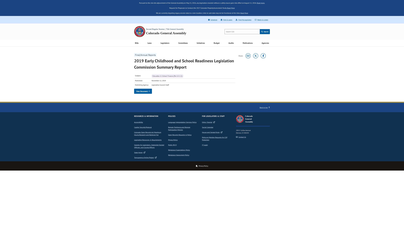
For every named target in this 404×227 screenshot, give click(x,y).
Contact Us (242, 137)
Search (265, 32)
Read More (231, 8)
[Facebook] (263, 55)
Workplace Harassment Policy (178, 155)
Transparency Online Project (144, 157)
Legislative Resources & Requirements (148, 140)
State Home (138, 152)
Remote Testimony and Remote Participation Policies (179, 128)
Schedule (214, 20)
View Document (142, 91)
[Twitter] (255, 55)
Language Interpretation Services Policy (182, 122)
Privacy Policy (173, 140)
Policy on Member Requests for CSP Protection (214, 138)
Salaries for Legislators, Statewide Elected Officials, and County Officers (149, 146)
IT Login (205, 145)
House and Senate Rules (211, 132)
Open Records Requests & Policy (179, 135)
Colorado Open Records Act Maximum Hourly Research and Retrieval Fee (147, 133)
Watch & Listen (262, 20)
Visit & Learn (227, 20)
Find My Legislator (244, 20)
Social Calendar (207, 127)
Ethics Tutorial (207, 122)
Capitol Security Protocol (143, 127)
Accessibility (138, 122)
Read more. (261, 3)
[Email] (248, 55)
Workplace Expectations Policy (179, 150)
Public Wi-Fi (172, 145)
